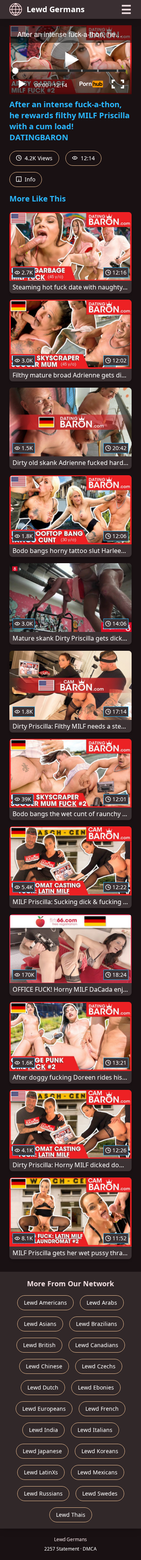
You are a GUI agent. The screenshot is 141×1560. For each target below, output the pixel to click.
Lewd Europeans (44, 1408)
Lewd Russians (43, 1493)
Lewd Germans (56, 9)
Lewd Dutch (42, 1387)
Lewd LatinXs (41, 1472)
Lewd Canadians (96, 1345)
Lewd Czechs (99, 1366)
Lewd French (102, 1408)
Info (29, 179)
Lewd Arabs (102, 1302)
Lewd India (43, 1430)
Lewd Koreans (99, 1451)
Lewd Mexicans (98, 1472)
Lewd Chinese (44, 1366)
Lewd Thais (70, 1514)
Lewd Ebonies (96, 1387)
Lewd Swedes (100, 1493)
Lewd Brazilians (96, 1323)
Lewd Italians (95, 1430)
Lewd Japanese (42, 1451)
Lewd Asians (40, 1323)
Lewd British (39, 1345)
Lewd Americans (45, 1302)
